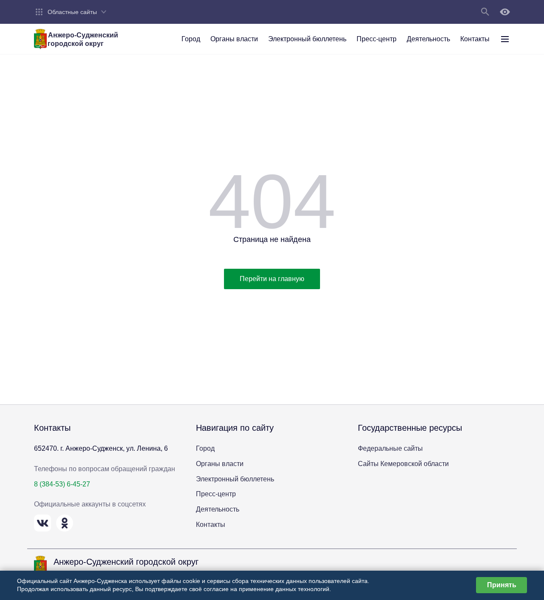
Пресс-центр (216, 494)
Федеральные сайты (390, 448)
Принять (501, 585)
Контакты (210, 524)
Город (205, 448)
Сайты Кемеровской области (403, 463)
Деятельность (217, 509)
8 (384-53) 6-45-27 (62, 484)
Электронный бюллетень (235, 479)
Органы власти (220, 463)
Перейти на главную (272, 278)
